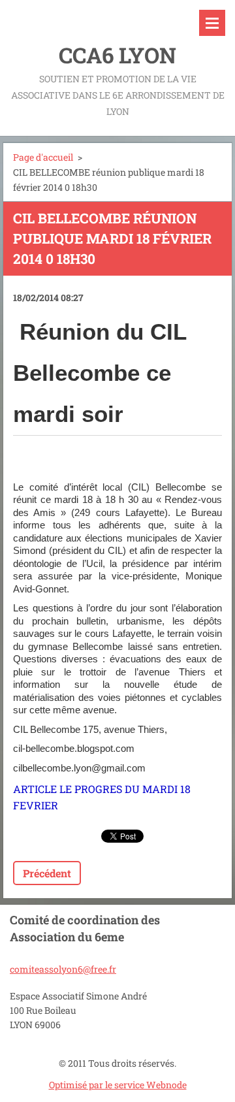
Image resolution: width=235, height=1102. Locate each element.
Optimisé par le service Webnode (118, 1084)
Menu (212, 23)
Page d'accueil (43, 157)
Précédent (47, 873)
